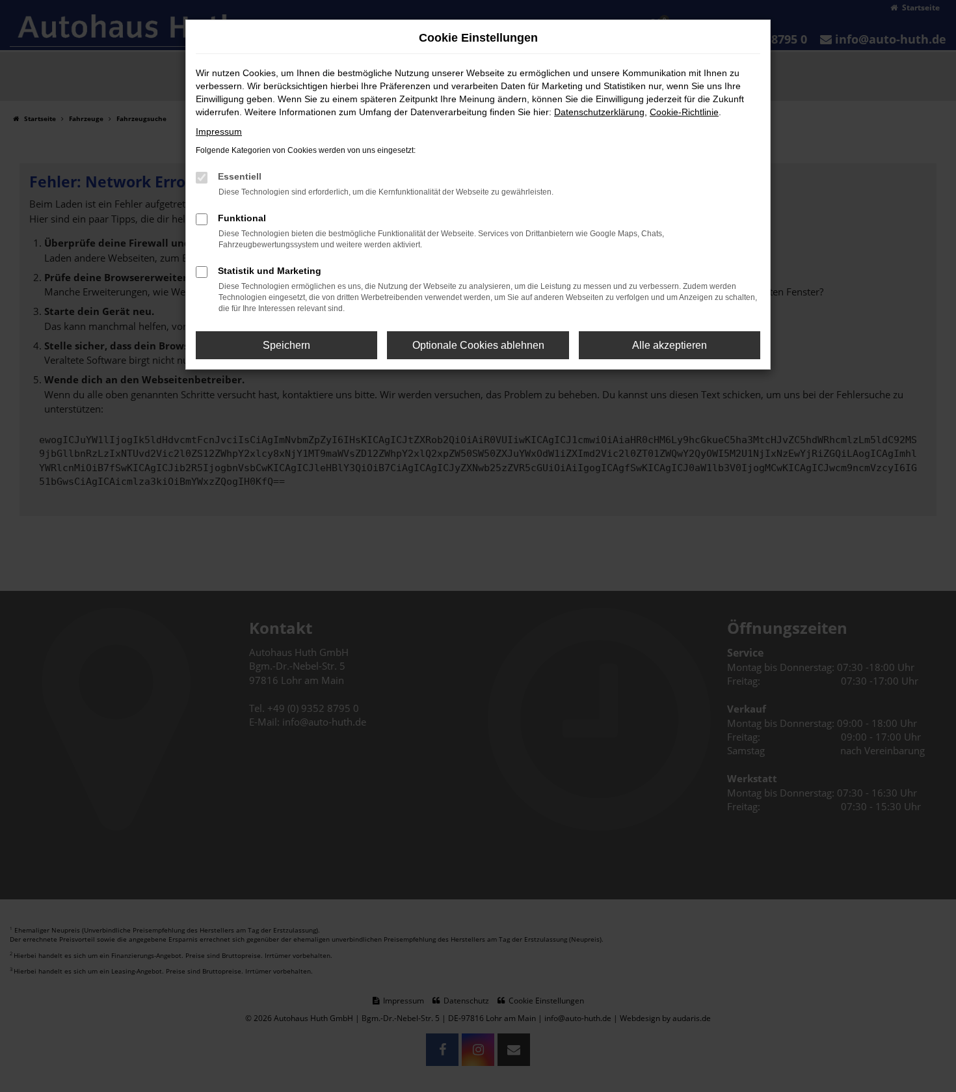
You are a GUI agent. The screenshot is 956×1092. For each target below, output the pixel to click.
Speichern (286, 345)
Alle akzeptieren (669, 345)
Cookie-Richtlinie (684, 112)
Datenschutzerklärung (599, 112)
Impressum (219, 131)
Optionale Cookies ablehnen (478, 345)
